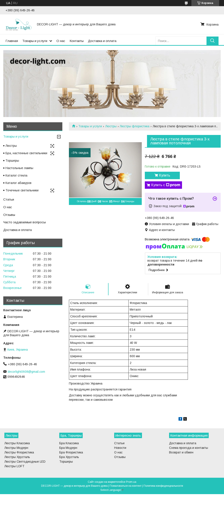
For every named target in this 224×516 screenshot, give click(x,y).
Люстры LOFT (14, 466)
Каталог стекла (16, 175)
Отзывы (9, 215)
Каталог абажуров (18, 183)
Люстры (111, 126)
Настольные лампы (19, 168)
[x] (185, 419)
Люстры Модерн (16, 448)
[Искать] (212, 41)
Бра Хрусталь (69, 457)
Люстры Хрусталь (17, 457)
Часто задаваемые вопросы (24, 222)
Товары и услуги (34, 41)
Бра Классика (69, 443)
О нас (60, 41)
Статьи (8, 199)
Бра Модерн (68, 448)
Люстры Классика (17, 443)
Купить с (158, 185)
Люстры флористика (134, 126)
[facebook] (180, 419)
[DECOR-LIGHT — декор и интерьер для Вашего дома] (18, 24)
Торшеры (12, 160)
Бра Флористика (71, 452)
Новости (120, 448)
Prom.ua (131, 481)
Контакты (77, 41)
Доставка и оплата (102, 41)
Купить (164, 175)
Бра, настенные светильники (26, 153)
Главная (11, 41)
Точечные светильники (21, 190)
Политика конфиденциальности (163, 485)
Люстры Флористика (19, 452)
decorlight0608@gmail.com (26, 371)
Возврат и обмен (181, 452)
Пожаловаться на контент (126, 485)
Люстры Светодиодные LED (25, 461)
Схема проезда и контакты (188, 448)
